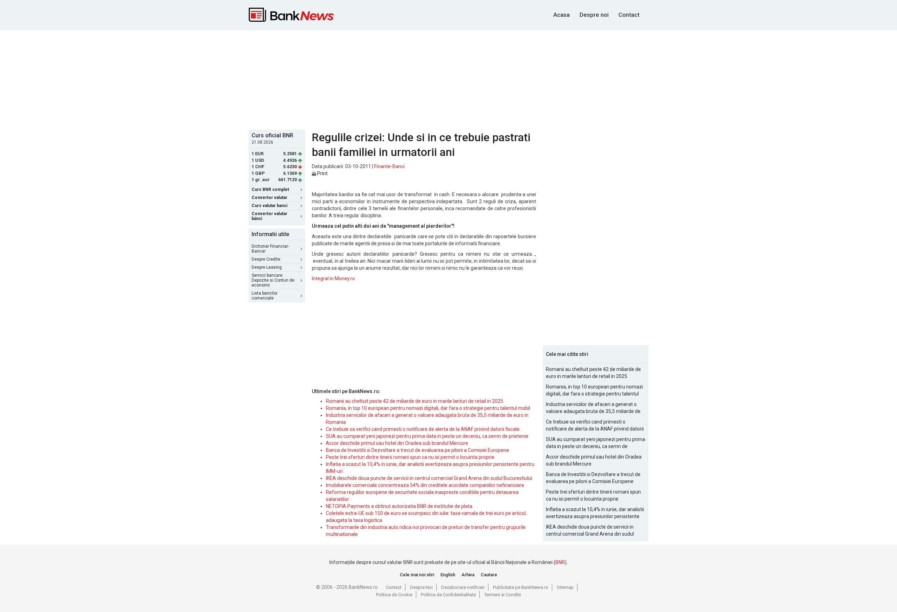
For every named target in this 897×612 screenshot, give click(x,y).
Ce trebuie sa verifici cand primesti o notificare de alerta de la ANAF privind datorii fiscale (423, 429)
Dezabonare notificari (463, 587)
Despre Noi (421, 587)
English (447, 574)
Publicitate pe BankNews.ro (520, 587)
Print (322, 173)
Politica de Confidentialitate (448, 594)
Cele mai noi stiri (417, 574)
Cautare (489, 574)
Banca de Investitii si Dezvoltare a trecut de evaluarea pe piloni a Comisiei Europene (417, 450)
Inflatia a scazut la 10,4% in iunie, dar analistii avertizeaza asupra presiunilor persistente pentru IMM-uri (595, 513)
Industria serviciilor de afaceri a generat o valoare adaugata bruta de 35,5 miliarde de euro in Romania (593, 408)
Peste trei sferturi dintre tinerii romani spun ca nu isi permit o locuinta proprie (410, 457)
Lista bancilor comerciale (265, 296)
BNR (560, 562)
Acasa (561, 14)
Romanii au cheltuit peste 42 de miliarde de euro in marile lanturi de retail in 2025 (414, 401)
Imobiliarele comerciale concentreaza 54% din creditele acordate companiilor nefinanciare (425, 485)
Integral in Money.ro (333, 278)
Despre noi (594, 14)
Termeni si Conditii (502, 594)
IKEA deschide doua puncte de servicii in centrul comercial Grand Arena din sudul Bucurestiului (429, 478)
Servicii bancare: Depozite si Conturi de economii (273, 280)
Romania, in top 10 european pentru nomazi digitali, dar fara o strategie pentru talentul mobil (428, 408)
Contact (628, 14)
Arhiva (467, 574)
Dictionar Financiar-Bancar (270, 249)
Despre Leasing (267, 267)
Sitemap (565, 587)
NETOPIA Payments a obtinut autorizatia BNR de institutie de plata (399, 506)
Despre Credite (266, 259)
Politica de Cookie (394, 594)
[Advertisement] (448, 79)
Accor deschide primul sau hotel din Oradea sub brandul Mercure (397, 443)
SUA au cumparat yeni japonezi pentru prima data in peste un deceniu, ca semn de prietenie (427, 436)
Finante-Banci (389, 166)
